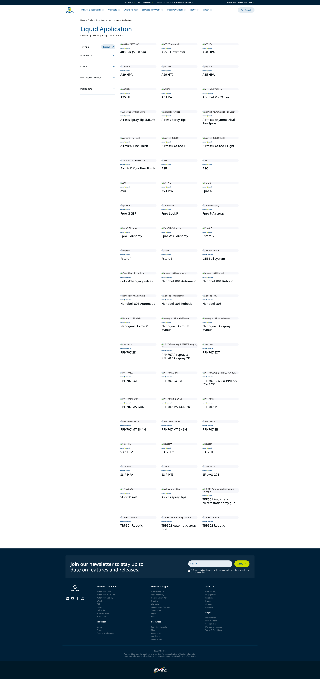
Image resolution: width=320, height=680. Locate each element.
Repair (154, 613)
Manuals (129, 3)
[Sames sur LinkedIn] (68, 598)
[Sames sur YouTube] (72, 598)
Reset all (106, 47)
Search (248, 10)
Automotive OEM (104, 591)
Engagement (210, 594)
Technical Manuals (159, 627)
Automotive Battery (105, 598)
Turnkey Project (157, 591)
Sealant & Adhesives (105, 633)
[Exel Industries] (160, 670)
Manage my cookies (213, 627)
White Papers (156, 633)
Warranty (155, 604)
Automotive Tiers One (106, 594)
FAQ (152, 616)
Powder (100, 630)
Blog (153, 630)
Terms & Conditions (213, 630)
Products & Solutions (96, 20)
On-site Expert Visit (159, 598)
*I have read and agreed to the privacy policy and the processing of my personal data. (220, 571)
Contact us (209, 607)
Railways (100, 607)
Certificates (155, 636)
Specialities (101, 616)
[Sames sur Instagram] (82, 598)
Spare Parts (156, 610)
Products (112, 10)
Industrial (101, 610)
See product (127, 58)
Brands (208, 601)
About (193, 10)
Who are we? (210, 591)
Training (154, 601)
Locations (209, 598)
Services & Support (151, 10)
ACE (98, 604)
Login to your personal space (239, 2)
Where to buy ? (131, 10)
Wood (99, 601)
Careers (208, 604)
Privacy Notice (211, 620)
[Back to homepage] (70, 10)
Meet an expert (144, 3)
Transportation (103, 613)
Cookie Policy (210, 624)
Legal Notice (210, 617)
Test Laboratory (157, 594)
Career (205, 10)
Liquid (110, 20)
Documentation (175, 10)
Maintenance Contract (160, 607)
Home (82, 20)
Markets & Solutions (90, 10)
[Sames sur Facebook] (78, 598)
